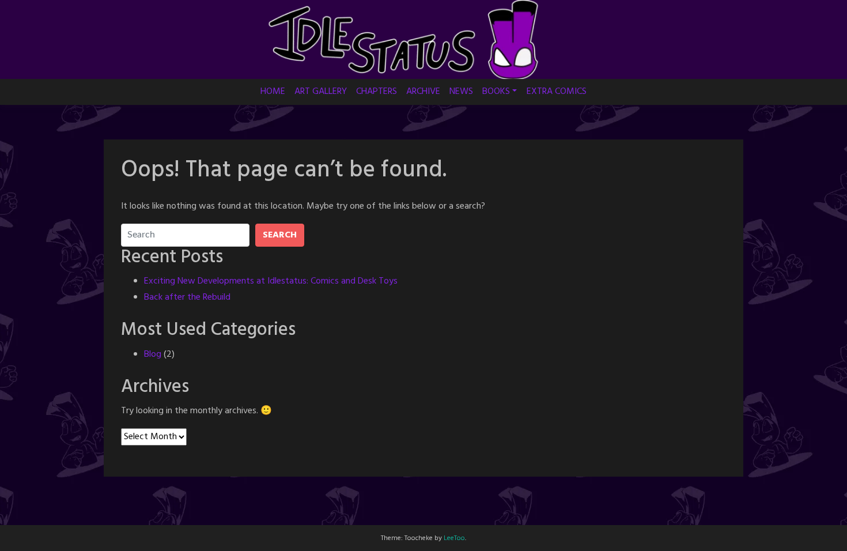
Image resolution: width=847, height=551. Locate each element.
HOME (272, 91)
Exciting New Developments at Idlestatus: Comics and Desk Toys (271, 281)
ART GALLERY (320, 91)
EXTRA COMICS (557, 91)
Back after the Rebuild (187, 297)
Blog (152, 354)
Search (280, 235)
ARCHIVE (423, 91)
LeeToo (454, 538)
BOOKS (496, 91)
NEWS (461, 91)
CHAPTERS (376, 91)
